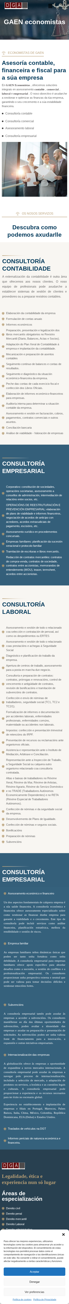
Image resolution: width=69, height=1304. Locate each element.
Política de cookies (22, 1299)
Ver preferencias (34, 1291)
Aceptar (34, 1271)
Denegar (34, 1281)
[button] (63, 1234)
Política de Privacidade (44, 1299)
